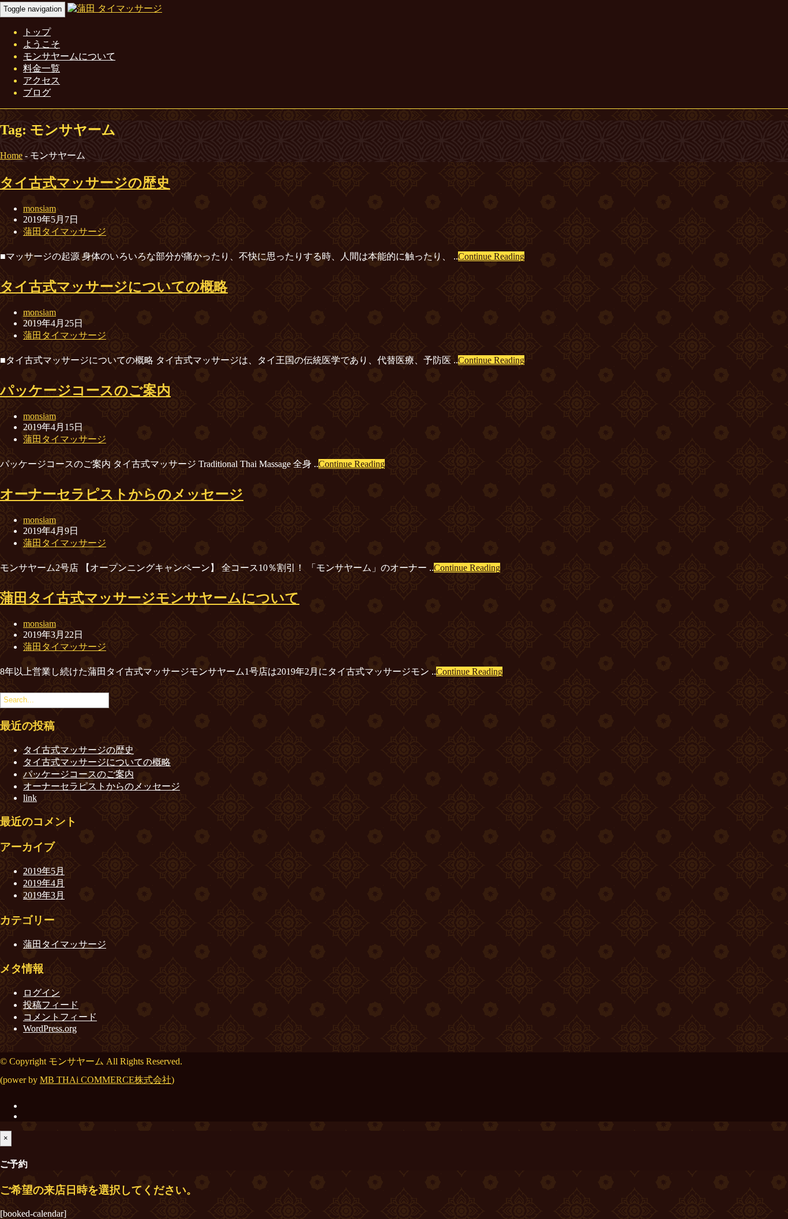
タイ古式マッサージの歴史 (85, 182)
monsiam (39, 208)
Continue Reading (491, 256)
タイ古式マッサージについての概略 (114, 286)
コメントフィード (60, 1017)
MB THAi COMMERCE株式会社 (105, 1080)
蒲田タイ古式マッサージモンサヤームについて (149, 597)
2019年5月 (44, 871)
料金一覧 (41, 68)
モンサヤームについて (69, 56)
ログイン (41, 993)
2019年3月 (44, 895)
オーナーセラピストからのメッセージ (121, 494)
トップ (37, 32)
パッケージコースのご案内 (85, 390)
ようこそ (41, 44)
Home (11, 155)
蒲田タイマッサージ (64, 231)
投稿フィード (50, 1005)
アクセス (41, 80)
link (30, 798)
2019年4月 (44, 883)
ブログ (37, 92)
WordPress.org (50, 1028)
